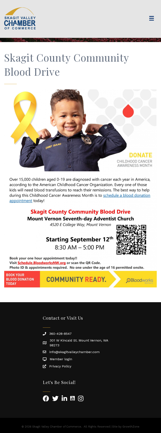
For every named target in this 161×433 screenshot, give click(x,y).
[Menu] (151, 18)
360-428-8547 (60, 334)
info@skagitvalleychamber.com (74, 352)
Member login (61, 359)
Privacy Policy (60, 366)
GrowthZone (130, 426)
